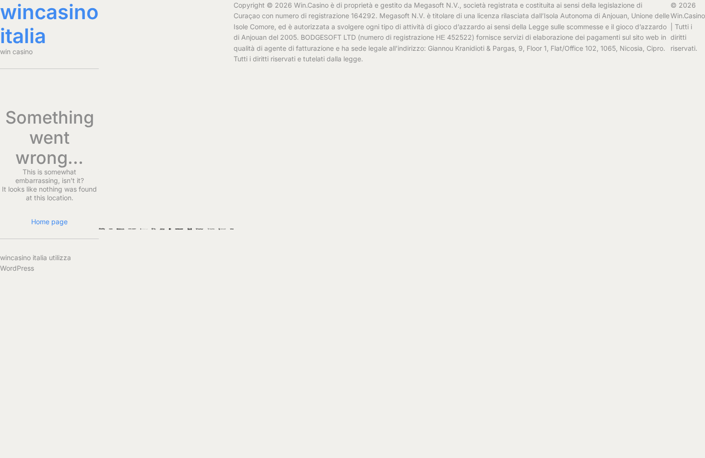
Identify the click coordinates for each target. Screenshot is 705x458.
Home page (49, 222)
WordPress (17, 268)
